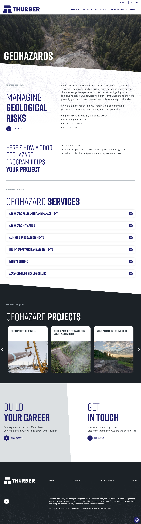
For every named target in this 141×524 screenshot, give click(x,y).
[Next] (138, 349)
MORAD (97, 508)
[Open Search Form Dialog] (137, 2)
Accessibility (106, 508)
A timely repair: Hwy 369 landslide (112, 331)
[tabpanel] (28, 349)
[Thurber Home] (19, 480)
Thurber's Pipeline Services (23, 331)
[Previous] (2, 349)
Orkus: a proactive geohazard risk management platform (69, 332)
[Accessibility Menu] (137, 520)
